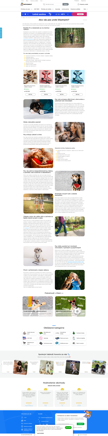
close (82, 212)
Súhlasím (68, 427)
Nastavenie (40, 433)
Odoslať (76, 219)
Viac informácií (40, 430)
